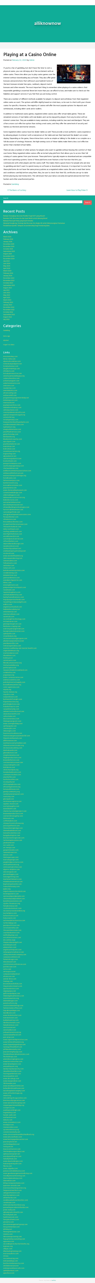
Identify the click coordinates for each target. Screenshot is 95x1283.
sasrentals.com (8, 616)
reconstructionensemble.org (14, 911)
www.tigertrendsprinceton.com (15, 1039)
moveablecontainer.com (12, 485)
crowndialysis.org (9, 636)
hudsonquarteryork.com (12, 1163)
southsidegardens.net (11, 1144)
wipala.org (7, 689)
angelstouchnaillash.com (12, 607)
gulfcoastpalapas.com (11, 993)
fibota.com (7, 1166)
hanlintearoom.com (10, 1217)
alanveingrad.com (10, 872)
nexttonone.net (9, 1027)
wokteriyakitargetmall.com (13, 628)
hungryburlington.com (11, 835)
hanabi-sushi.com (9, 1115)
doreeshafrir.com (9, 808)
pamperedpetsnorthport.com (14, 587)
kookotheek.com (10, 461)
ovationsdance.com (10, 653)
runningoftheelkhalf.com (12, 1047)
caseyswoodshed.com (11, 957)
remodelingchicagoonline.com (15, 1098)
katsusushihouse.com (11, 789)
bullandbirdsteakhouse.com (13, 1088)
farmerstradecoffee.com (12, 1008)
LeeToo (54, 1280)
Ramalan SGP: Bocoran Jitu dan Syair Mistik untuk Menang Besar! (25, 218)
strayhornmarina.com (11, 755)
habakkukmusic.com (10, 1025)
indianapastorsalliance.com (13, 952)
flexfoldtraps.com (10, 1056)
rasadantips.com (9, 388)
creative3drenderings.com (13, 1005)
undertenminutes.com (11, 383)
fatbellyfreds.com (10, 1159)
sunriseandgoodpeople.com (14, 896)
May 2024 (6, 266)
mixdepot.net (8, 1124)
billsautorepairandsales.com (13, 1183)
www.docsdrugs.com (11, 1078)
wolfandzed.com (9, 1117)
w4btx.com (7, 604)
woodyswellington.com (12, 1156)
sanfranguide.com (10, 726)
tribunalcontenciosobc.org (13, 745)
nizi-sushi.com (8, 845)
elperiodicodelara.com (12, 361)
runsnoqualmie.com (10, 1076)
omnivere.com (8, 385)
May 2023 (6, 295)
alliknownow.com (10, 740)
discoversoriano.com (11, 718)
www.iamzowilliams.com (12, 1137)
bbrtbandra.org (9, 436)
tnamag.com (8, 981)
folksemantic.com (10, 563)
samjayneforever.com (11, 1193)
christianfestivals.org (11, 864)
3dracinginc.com (9, 731)
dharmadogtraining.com (12, 1251)
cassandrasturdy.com (11, 709)
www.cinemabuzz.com (12, 1122)
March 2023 (7, 300)
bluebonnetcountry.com (12, 439)
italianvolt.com (9, 568)
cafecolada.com (9, 716)
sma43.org (7, 1095)
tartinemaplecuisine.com (12, 840)
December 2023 (8, 278)
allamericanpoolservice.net (13, 641)
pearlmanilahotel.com (11, 444)
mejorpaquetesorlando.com (14, 599)
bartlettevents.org (10, 483)
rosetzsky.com (8, 796)
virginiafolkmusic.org (11, 650)
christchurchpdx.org (10, 770)
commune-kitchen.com (12, 774)
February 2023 (8, 302)
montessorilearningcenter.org (14, 1188)
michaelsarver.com (10, 621)
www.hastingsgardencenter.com (15, 1139)
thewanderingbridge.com (13, 828)
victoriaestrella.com (11, 928)
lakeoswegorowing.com (12, 1236)
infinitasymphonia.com (12, 784)
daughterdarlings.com (11, 368)
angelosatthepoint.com (12, 949)
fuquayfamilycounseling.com (14, 1239)
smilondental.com (10, 611)
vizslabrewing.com (10, 573)
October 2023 (8, 283)
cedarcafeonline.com (11, 378)
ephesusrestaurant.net (11, 1154)
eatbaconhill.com (10, 395)
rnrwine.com (8, 1234)
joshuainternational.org (12, 1032)
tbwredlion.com (9, 1180)
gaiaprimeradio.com (11, 850)
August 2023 (7, 288)
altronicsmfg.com (10, 393)
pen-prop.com (8, 1037)
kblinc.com (7, 582)
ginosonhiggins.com (10, 874)
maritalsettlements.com (12, 879)
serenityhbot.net (9, 1030)
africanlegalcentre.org (11, 787)
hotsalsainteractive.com (12, 373)
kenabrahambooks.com (12, 772)
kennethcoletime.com (11, 833)
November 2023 (8, 280)
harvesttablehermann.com (13, 509)
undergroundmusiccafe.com (13, 1268)
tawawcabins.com (10, 560)
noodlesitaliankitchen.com (13, 424)
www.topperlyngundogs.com (14, 1044)
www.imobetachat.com (12, 1015)
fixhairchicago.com (10, 959)
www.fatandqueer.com (12, 1064)
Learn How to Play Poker (76, 190)
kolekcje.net (8, 658)
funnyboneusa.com (10, 906)
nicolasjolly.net (9, 782)
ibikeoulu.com (8, 818)
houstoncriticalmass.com (12, 733)
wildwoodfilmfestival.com (13, 473)
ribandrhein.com (9, 655)
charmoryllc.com (9, 728)
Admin (31, 60)
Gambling (15, 184)
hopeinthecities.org (10, 701)
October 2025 (8, 249)
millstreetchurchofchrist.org (14, 1205)
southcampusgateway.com (13, 466)
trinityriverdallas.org (11, 665)
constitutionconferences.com (14, 964)
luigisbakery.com (9, 1112)
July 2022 (6, 319)
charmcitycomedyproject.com (15, 811)
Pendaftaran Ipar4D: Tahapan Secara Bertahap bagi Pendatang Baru (26, 225)
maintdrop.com (9, 446)
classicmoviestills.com (11, 714)
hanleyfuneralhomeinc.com (13, 597)
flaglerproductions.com (12, 757)
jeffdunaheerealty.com (12, 1049)
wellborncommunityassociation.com (17, 470)
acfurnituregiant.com (11, 381)
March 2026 (7, 236)
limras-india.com (9, 359)
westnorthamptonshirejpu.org (14, 475)
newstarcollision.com (11, 614)
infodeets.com (8, 371)
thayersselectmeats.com (12, 986)
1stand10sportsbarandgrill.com (14, 602)
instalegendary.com (10, 419)
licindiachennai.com (10, 366)
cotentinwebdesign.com (12, 492)
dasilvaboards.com (10, 750)
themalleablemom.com (12, 830)
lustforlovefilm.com (10, 779)
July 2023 (6, 290)
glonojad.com (8, 799)
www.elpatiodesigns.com (13, 1161)
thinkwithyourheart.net (12, 548)
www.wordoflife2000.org (13, 556)
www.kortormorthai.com (12, 1061)
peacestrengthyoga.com (12, 1052)
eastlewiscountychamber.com (14, 743)
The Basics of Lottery (17, 190)
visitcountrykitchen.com (12, 867)
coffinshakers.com (10, 821)
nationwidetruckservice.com (14, 920)
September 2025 (9, 251)
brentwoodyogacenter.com (14, 1100)
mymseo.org (8, 1246)
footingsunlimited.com (12, 1073)
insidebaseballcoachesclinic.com (15, 1200)
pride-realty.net (9, 1210)
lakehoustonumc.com (11, 1022)
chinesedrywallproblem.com (14, 898)
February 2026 (8, 239)
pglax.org (6, 889)
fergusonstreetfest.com (12, 1190)
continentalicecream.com (13, 762)
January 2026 (7, 241)
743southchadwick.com (12, 526)
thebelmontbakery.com (12, 407)
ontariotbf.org (8, 417)
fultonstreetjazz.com (11, 480)
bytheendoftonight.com (12, 699)
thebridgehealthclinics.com (13, 996)
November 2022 (8, 309)
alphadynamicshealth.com (13, 1212)
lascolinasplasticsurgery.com (14, 1090)
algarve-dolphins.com (11, 869)
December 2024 (8, 256)
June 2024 (6, 263)
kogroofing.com (9, 453)
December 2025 (8, 244)
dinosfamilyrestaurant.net (13, 504)
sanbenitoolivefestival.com (13, 711)
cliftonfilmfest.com (10, 541)
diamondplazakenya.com (12, 1178)
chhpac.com (7, 1248)
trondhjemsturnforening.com (14, 1176)
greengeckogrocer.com (12, 624)
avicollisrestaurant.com (12, 937)
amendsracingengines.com (13, 1059)
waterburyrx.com (9, 945)
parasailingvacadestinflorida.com (15, 1207)
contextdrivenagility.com (13, 816)
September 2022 (9, 314)
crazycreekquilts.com (11, 765)
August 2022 (7, 317)
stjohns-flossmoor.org (11, 903)
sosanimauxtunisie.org (11, 451)
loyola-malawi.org (10, 692)
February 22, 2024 (19, 60)
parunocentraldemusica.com (14, 1171)
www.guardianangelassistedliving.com (17, 1173)
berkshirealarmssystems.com (14, 570)
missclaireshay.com (10, 356)
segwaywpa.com (9, 991)
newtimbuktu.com (10, 390)
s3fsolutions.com (9, 519)
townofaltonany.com (11, 886)
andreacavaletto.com (11, 680)
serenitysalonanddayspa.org (14, 376)
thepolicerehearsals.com (12, 738)
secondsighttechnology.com (14, 619)
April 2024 (6, 268)
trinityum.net (8, 1146)
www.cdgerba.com (10, 1168)
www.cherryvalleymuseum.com (15, 490)
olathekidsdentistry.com (12, 594)
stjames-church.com (10, 804)
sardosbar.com (8, 565)
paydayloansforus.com (11, 405)
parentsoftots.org (10, 1003)
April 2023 (6, 297)
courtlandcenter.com (11, 932)
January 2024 (7, 275)
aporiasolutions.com (11, 988)
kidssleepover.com (10, 400)
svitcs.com (7, 969)
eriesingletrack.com (10, 585)
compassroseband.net (11, 974)
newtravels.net (9, 402)
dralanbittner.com (10, 575)
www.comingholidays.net (13, 723)
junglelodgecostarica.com (13, 862)
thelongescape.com (11, 857)
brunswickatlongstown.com (13, 838)
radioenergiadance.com (12, 458)
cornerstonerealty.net (11, 1132)
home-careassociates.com (13, 677)
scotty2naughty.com (11, 806)
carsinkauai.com (9, 1202)
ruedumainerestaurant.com (13, 794)
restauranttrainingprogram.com (15, 638)
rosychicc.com (8, 694)
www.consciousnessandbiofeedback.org (18, 1134)
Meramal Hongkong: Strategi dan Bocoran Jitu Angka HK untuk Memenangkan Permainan (34, 223)
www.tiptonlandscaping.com (14, 1103)
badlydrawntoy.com (11, 1020)
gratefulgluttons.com (11, 704)
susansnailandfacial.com (12, 1035)
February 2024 (8, 273)
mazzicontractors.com (12, 1149)
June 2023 (6, 292)
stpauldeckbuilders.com (12, 1071)
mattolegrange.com (11, 859)
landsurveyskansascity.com (13, 1069)
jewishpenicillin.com (11, 643)
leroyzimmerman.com (11, 1227)
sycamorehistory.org (11, 1129)
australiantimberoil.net (12, 502)
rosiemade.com (9, 590)
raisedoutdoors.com (11, 546)
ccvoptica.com (9, 1107)
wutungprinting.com (11, 876)
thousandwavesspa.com (12, 930)
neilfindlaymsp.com (10, 935)
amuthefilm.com (9, 777)
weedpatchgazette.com (12, 580)
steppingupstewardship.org (13, 1105)
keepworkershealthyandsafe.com (16, 422)
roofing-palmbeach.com (12, 531)
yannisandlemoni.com (11, 577)
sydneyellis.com (9, 633)
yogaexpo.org (8, 675)
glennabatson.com (10, 752)
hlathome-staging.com (12, 626)
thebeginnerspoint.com (12, 721)
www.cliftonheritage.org (12, 1093)
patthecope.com (9, 966)
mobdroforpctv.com (11, 706)
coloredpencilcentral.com (13, 539)
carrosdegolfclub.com (11, 512)
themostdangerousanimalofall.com (16, 735)
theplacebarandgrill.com (12, 942)
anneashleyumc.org (10, 1066)
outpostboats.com (10, 697)
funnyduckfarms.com (11, 1219)
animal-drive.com (9, 979)
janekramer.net (9, 842)
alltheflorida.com (9, 1197)
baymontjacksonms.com (12, 884)
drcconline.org (8, 940)
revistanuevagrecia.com (12, 801)
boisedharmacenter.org (12, 684)
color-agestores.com (11, 687)
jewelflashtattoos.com (12, 432)
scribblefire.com (9, 672)
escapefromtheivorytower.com (15, 524)
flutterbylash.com (10, 1214)
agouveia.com (8, 1241)
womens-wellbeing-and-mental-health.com (20, 648)
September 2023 (9, 285)
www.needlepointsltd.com (13, 1086)
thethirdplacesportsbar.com (14, 1151)
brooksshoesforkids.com (12, 983)
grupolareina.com (10, 487)
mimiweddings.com (10, 1261)
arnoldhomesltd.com (11, 536)
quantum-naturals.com (11, 1185)
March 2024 (7, 271)
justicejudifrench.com (11, 825)
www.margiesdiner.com (12, 1081)
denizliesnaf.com (9, 962)
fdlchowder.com (9, 1083)
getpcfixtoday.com (10, 434)
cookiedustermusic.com (12, 908)
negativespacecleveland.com (14, 891)
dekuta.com (7, 1120)
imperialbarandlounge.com (13, 543)
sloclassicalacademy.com (12, 748)
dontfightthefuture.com (12, 534)
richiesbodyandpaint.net (12, 363)
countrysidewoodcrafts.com (14, 412)
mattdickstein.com (10, 1017)
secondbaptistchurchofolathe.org (16, 1244)
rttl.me (5, 1256)
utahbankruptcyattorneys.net (14, 551)
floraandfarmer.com (10, 517)
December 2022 (8, 307)
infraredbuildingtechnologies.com (16, 507)
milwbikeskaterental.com (13, 881)
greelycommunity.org (11, 791)
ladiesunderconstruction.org (14, 497)
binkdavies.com (9, 767)
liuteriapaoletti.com (11, 893)
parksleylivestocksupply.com (14, 682)
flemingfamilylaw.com (11, 1231)
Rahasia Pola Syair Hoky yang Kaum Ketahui (18, 221)
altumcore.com (9, 976)
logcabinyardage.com (11, 1010)
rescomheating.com (10, 1258)
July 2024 (6, 261)
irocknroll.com (8, 553)
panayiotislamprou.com (12, 463)
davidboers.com (9, 1013)
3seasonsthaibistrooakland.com (15, 670)
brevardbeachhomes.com (13, 522)
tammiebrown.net (10, 852)
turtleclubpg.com (10, 923)
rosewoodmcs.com (10, 1127)
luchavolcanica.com (10, 915)
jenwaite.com (8, 1222)
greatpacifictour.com (11, 925)
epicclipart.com (9, 441)
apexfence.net (8, 1273)
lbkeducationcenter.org (12, 663)
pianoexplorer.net (10, 1141)
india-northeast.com (11, 529)
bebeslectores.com (10, 500)
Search (5, 198)
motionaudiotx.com (11, 1253)
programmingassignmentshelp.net (16, 398)
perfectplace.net (9, 667)
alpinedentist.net (9, 456)
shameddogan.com (10, 1000)
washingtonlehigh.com (12, 1110)
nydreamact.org (9, 427)
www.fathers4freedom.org (13, 1042)
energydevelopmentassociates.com (17, 514)
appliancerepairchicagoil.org (14, 415)
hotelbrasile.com (9, 478)
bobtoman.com (9, 449)
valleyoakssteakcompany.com (14, 954)
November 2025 (8, 246)
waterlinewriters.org (11, 998)
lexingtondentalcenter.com (14, 631)
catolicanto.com (9, 660)
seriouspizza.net (9, 971)
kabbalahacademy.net (11, 609)
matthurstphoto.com (11, 1195)
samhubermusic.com (10, 1270)
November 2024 (8, 258)
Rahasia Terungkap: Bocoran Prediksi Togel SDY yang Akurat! (24, 216)
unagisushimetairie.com (12, 429)
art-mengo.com (9, 847)
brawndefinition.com (11, 760)
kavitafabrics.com (10, 913)
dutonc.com (8, 855)
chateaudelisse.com (10, 468)
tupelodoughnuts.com (11, 592)
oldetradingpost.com (11, 495)
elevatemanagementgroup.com (15, 1224)
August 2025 (7, 254)
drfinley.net (7, 1229)
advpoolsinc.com (9, 947)
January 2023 (7, 305)
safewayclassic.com (10, 410)
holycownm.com (9, 918)
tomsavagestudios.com (12, 646)
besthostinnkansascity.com (13, 1263)
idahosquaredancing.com (12, 558)
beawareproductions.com (13, 813)
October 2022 (8, 312)
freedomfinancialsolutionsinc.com (16, 1054)
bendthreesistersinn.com (12, 901)
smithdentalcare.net (11, 1265)
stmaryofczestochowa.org (13, 823)
